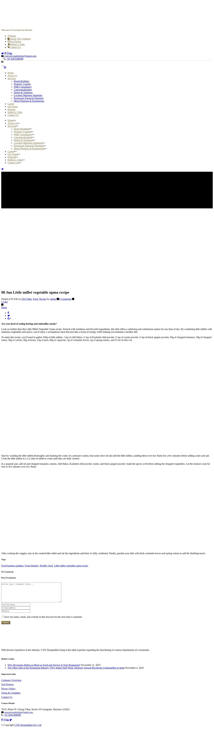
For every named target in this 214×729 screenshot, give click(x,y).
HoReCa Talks (17, 44)
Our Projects (7, 684)
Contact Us (15, 47)
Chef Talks (26, 299)
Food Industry (32, 565)
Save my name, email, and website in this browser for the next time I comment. (43, 617)
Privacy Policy (8, 688)
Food (35, 299)
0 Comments (65, 299)
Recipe (42, 299)
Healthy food (46, 565)
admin (53, 299)
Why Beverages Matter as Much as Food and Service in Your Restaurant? (44, 665)
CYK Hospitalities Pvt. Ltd (27, 725)
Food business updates (12, 565)
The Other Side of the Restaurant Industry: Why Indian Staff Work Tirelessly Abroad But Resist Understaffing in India (66, 667)
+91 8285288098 (14, 58)
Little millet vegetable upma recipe (71, 565)
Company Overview (11, 680)
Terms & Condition (10, 693)
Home (13, 36)
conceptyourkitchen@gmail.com (20, 56)
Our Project (15, 41)
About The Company (20, 38)
